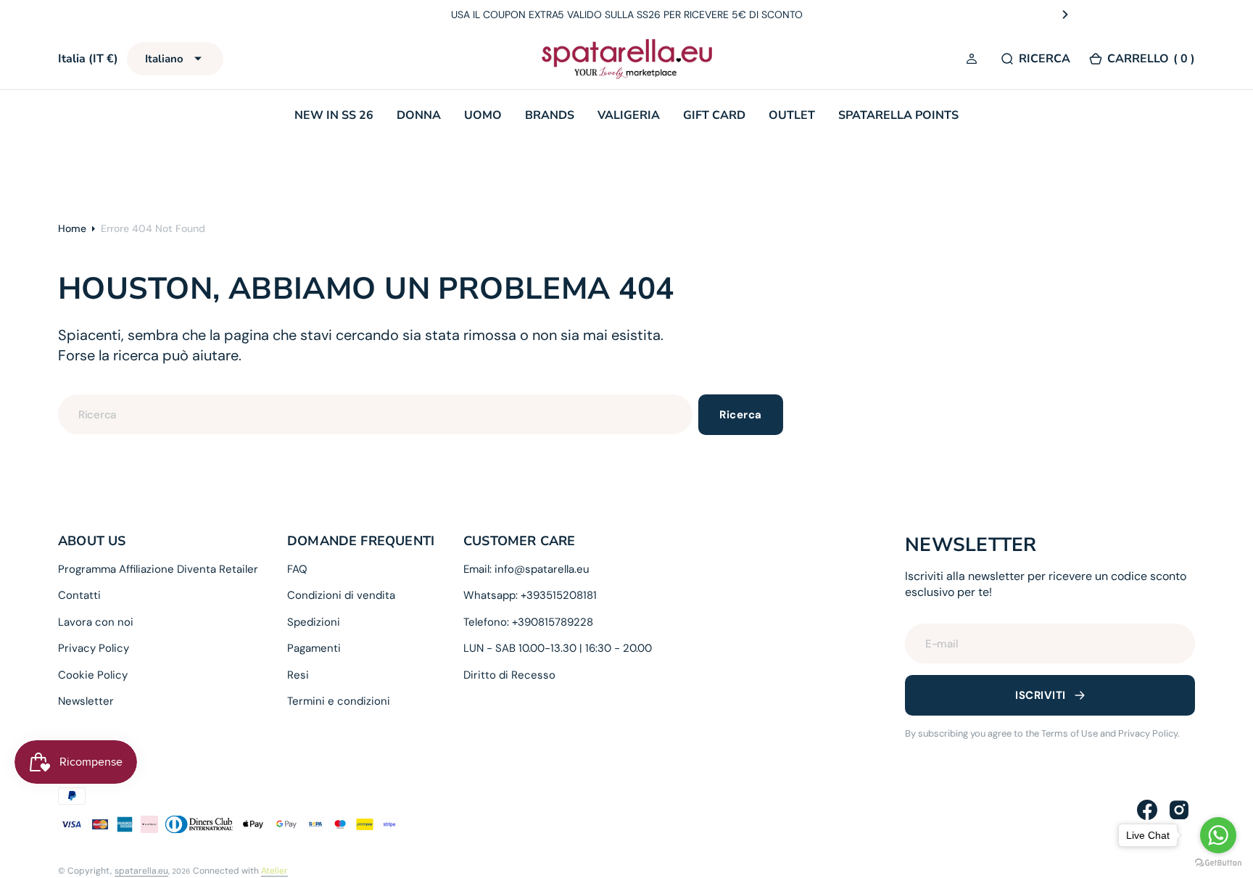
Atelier (274, 871)
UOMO (483, 115)
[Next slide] (1065, 14)
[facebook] (1147, 810)
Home (72, 228)
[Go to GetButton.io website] (1218, 863)
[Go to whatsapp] (1218, 835)
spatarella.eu (141, 871)
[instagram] (1179, 810)
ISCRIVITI (1040, 695)
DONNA (419, 115)
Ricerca (740, 414)
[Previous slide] (188, 14)
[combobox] (375, 414)
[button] (974, 59)
